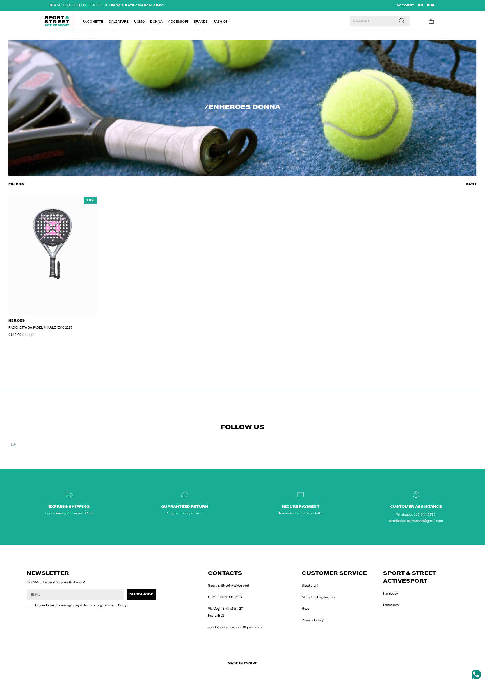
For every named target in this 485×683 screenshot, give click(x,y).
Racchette (93, 22)
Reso (306, 609)
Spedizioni (310, 586)
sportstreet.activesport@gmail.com (235, 627)
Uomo (139, 22)
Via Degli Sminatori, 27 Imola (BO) (225, 612)
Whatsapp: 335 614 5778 (416, 514)
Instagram (391, 605)
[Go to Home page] (57, 21)
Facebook (390, 593)
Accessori (178, 22)
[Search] (401, 21)
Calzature (119, 22)
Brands (201, 22)
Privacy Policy (116, 605)
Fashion (220, 22)
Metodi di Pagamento (318, 597)
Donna (156, 22)
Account (405, 5)
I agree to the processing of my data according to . (81, 605)
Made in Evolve (242, 663)
